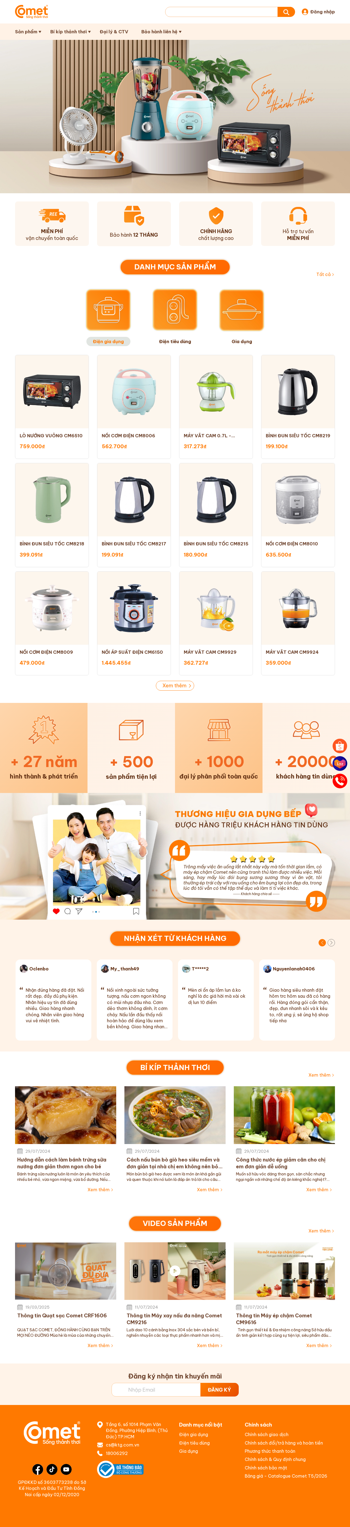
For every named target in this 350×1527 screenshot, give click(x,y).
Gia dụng (188, 1451)
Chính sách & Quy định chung (275, 1459)
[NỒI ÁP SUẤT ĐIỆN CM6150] (134, 608)
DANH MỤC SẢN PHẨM (175, 266)
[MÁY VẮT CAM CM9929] (216, 608)
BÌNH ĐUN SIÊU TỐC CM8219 (298, 435)
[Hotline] (339, 781)
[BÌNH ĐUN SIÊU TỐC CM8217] (134, 499)
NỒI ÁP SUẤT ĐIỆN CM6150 (132, 652)
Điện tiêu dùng (194, 1443)
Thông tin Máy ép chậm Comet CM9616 (274, 1319)
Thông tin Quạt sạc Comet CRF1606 (62, 1315)
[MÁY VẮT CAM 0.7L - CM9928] (216, 391)
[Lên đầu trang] (340, 1517)
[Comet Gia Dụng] (31, 12)
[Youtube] (66, 1469)
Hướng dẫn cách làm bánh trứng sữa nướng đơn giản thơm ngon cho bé (61, 1163)
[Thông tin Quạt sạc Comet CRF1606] (65, 1271)
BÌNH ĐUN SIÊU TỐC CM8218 (52, 543)
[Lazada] (339, 763)
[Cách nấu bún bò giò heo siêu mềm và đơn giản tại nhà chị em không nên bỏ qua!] (175, 1115)
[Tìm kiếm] (286, 12)
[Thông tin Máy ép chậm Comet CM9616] (284, 1271)
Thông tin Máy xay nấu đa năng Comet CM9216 (174, 1319)
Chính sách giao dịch (266, 1434)
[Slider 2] (175, 116)
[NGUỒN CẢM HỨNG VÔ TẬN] (175, 856)
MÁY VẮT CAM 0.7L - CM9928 (207, 436)
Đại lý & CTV (114, 31)
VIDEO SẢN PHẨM (175, 1223)
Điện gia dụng (193, 1434)
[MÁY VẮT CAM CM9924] (298, 608)
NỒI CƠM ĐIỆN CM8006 (128, 435)
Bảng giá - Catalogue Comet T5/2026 (286, 1476)
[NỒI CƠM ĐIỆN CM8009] (52, 608)
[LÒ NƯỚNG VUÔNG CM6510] (52, 391)
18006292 (117, 1453)
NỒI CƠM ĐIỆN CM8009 (46, 652)
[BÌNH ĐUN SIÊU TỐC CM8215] (216, 499)
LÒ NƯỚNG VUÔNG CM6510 (51, 435)
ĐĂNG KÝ (219, 1390)
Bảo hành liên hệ (159, 31)
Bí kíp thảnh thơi (68, 31)
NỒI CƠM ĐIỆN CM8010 (292, 543)
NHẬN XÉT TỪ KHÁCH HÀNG (175, 938)
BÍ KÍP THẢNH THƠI (175, 1067)
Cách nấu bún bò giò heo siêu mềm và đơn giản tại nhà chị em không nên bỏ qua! (173, 1163)
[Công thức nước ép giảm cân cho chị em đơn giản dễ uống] (284, 1115)
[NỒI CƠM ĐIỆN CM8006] (134, 391)
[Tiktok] (51, 1469)
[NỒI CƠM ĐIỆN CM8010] (298, 499)
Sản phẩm (26, 31)
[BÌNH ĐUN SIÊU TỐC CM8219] (298, 391)
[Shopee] (339, 746)
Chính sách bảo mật (266, 1467)
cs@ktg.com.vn (122, 1445)
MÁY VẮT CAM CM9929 (210, 652)
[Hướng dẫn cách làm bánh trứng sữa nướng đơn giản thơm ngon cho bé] (65, 1115)
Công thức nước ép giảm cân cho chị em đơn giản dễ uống (280, 1163)
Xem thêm (174, 685)
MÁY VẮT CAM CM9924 (292, 652)
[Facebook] (37, 1469)
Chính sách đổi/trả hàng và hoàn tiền (284, 1443)
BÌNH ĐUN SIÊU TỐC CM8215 (216, 543)
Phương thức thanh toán (270, 1451)
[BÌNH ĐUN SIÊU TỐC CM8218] (52, 499)
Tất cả (323, 274)
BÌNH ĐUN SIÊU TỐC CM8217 (134, 543)
